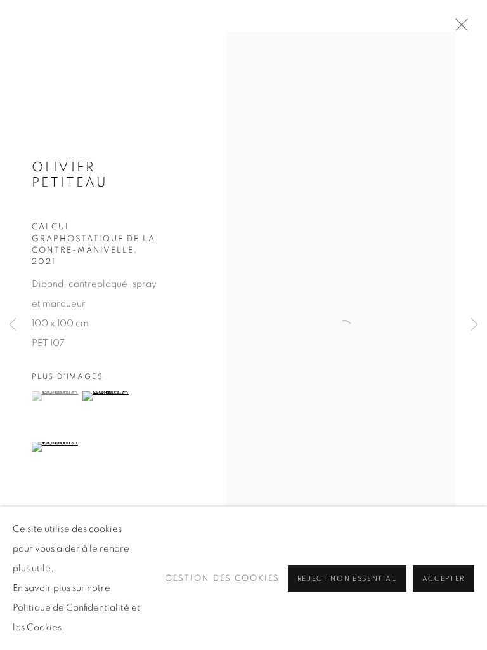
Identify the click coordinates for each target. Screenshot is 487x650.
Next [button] (474, 325)
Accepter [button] (443, 578)
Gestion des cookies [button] (222, 578)
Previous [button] (12, 325)
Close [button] (458, 28)
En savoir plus (41, 588)
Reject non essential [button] (347, 578)
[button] (55, 396)
